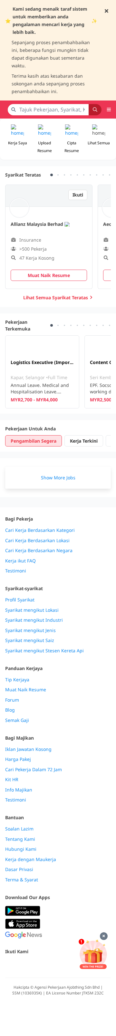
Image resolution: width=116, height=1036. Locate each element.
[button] (98, 139)
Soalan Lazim (19, 829)
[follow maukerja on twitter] (23, 965)
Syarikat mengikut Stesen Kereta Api (44, 651)
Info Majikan (18, 790)
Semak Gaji (17, 720)
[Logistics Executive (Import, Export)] (42, 371)
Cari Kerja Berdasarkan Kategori (40, 530)
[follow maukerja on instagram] (51, 965)
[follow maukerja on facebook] (9, 965)
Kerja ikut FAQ (20, 561)
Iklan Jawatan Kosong (28, 749)
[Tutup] (104, 936)
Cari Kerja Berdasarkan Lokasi (37, 540)
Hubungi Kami (20, 849)
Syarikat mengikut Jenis (30, 630)
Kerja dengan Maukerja (30, 859)
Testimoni (15, 571)
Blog (10, 710)
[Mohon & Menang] (93, 954)
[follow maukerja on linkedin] (66, 965)
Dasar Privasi (19, 869)
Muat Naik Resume (25, 690)
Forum (12, 700)
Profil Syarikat (19, 600)
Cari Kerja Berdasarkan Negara (38, 550)
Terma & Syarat (21, 880)
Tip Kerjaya (17, 680)
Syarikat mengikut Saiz (29, 640)
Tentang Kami (20, 839)
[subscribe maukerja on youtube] (37, 965)
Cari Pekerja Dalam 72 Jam (33, 769)
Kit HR (11, 779)
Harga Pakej (18, 759)
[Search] (95, 109)
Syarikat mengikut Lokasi (32, 610)
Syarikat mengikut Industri (34, 620)
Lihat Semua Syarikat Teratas (55, 297)
